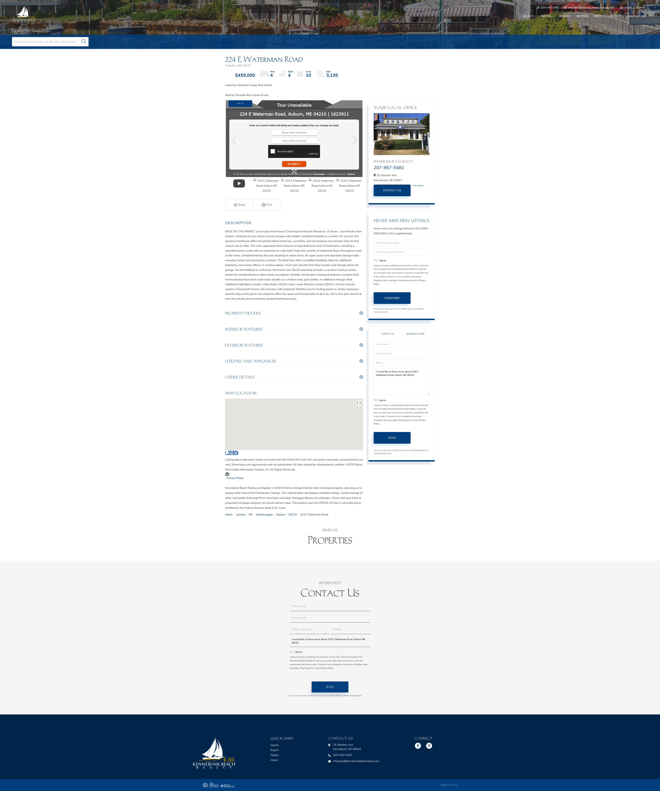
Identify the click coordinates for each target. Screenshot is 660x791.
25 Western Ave (347, 747)
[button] (84, 41)
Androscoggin (264, 514)
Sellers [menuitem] (564, 16)
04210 (293, 514)
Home (229, 514)
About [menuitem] (614, 16)
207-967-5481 (389, 168)
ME (250, 514)
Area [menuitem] (597, 16)
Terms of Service (380, 453)
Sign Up (640, 7)
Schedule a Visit (415, 334)
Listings (240, 514)
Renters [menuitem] (582, 16)
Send (392, 438)
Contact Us (392, 190)
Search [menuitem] (528, 16)
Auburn (280, 514)
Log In (627, 7)
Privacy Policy (235, 478)
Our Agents (418, 186)
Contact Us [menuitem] (635, 16)
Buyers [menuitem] (546, 16)
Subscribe (392, 298)
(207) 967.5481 (549, 7)
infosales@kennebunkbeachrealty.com (591, 8)
